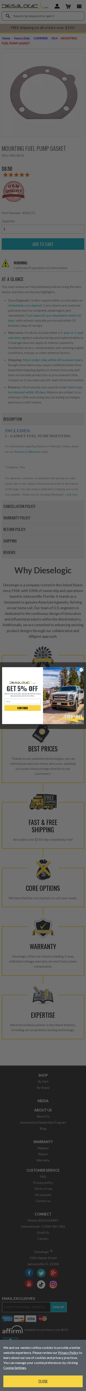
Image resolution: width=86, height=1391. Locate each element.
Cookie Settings (14, 1368)
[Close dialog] (81, 670)
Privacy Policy (68, 1353)
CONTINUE (22, 708)
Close (43, 1381)
